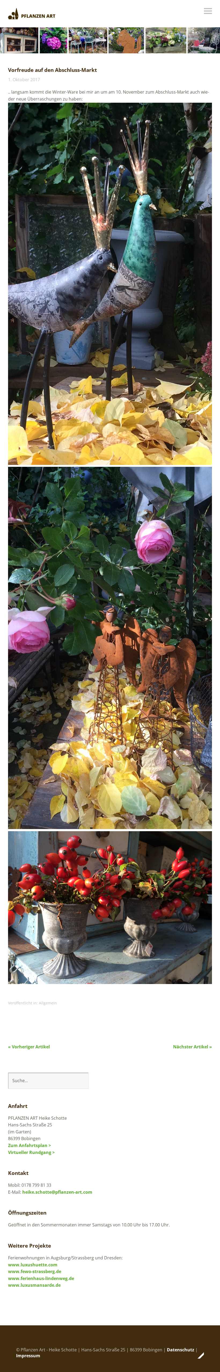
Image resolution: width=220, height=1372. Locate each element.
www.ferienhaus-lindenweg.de (41, 1278)
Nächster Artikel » (192, 1047)
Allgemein (48, 1002)
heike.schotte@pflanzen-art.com (57, 1192)
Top (198, 1355)
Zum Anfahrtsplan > (29, 1145)
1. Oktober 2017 (24, 80)
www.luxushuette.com (32, 1265)
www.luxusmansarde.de (34, 1285)
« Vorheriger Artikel (29, 1047)
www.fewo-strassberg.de (34, 1271)
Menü (208, 11)
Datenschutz (180, 1350)
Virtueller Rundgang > (31, 1152)
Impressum (28, 1356)
